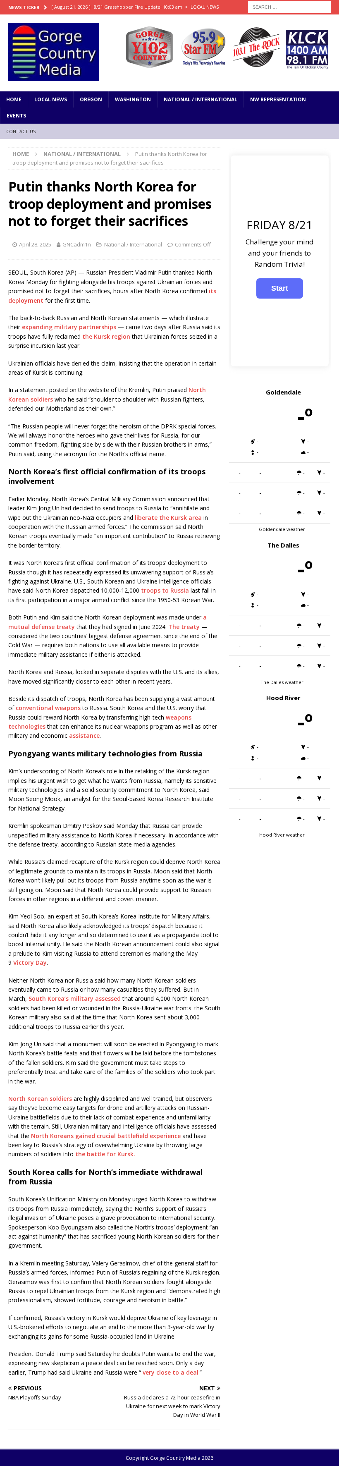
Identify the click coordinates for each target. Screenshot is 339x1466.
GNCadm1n (76, 244)
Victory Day (30, 962)
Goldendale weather (282, 529)
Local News (50, 99)
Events (16, 115)
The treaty (184, 627)
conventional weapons (48, 708)
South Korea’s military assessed (75, 998)
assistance (84, 735)
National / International (200, 99)
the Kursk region (106, 336)
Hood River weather (282, 835)
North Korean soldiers (40, 1098)
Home (13, 99)
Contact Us (21, 131)
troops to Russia (165, 590)
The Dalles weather (281, 682)
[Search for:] (289, 6)
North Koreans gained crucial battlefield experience (106, 1136)
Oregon (91, 99)
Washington (133, 99)
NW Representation (278, 99)
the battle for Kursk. (105, 1154)
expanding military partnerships (69, 327)
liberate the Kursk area (168, 517)
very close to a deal (170, 1372)
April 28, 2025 (35, 244)
